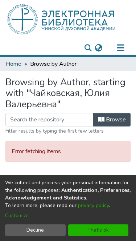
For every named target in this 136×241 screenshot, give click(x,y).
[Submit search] (87, 48)
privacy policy (93, 205)
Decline (35, 230)
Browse (115, 120)
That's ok (98, 230)
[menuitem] (98, 48)
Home (13, 64)
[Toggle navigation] (120, 48)
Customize (17, 215)
